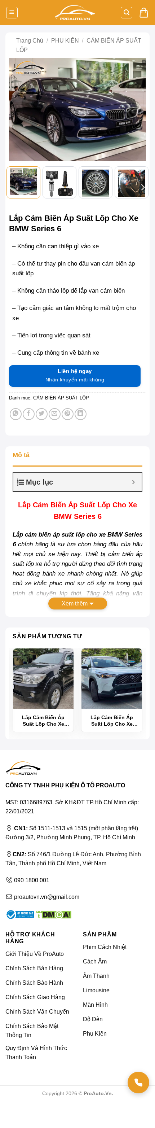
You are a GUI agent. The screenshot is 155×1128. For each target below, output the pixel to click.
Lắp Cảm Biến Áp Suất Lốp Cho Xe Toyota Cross (111, 720)
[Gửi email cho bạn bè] (55, 414)
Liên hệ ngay (74, 375)
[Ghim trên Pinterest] (68, 414)
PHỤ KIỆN (65, 41)
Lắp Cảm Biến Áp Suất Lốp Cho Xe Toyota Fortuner (43, 720)
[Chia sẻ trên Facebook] (29, 414)
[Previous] (18, 109)
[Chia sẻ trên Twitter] (42, 414)
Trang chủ (29, 41)
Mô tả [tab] (21, 455)
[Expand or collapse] (133, 482)
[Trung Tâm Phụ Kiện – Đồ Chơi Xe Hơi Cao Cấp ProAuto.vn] (75, 13)
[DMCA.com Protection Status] (52, 914)
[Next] (136, 109)
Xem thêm (75, 603)
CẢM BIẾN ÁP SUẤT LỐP (61, 398)
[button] (12, 13)
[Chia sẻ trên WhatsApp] (16, 414)
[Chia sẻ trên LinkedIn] (81, 414)
